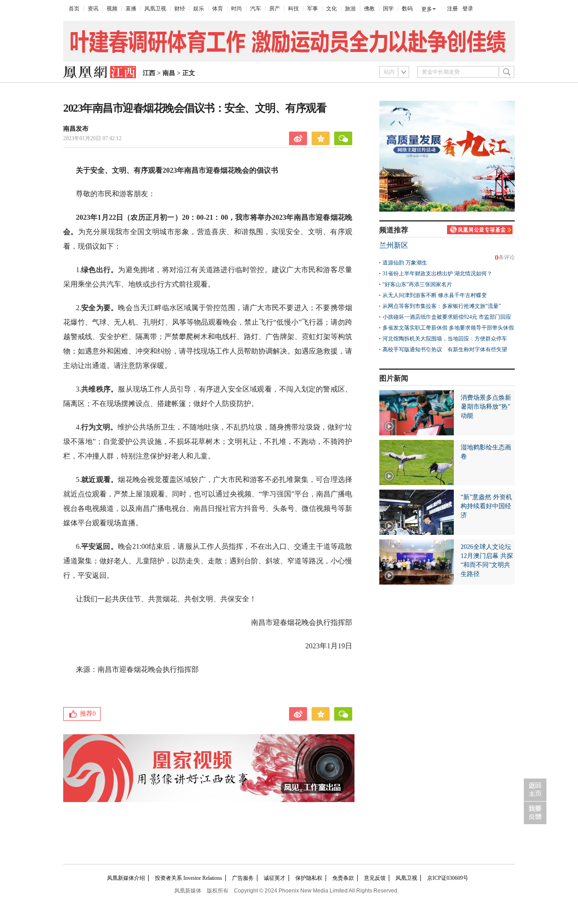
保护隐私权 (308, 878)
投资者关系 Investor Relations (188, 878)
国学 (388, 8)
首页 (74, 8)
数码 (407, 8)
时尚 (236, 8)
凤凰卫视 (155, 8)
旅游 (350, 8)
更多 (426, 9)
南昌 (169, 73)
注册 (452, 8)
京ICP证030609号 (447, 878)
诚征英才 (274, 878)
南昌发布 (76, 128)
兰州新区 (393, 245)
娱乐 (198, 8)
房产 (274, 8)
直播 (131, 8)
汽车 (255, 8)
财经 (179, 8)
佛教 (369, 8)
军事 (312, 8)
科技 (293, 8)
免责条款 (343, 878)
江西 (149, 73)
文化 (331, 8)
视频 (112, 8)
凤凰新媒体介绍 (126, 878)
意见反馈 (375, 878)
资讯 (93, 8)
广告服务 (243, 878)
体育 (217, 8)
